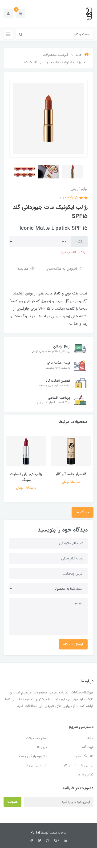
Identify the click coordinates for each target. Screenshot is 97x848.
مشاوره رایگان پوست (32, 756)
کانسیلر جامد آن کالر (71, 474)
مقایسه (23, 269)
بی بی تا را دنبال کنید (77, 765)
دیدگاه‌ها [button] (82, 512)
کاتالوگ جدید (83, 756)
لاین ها (42, 747)
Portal (35, 832)
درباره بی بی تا (36, 765)
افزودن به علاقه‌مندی (62, 269)
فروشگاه (87, 747)
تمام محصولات (36, 738)
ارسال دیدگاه (73, 644)
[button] (20, 13)
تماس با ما (85, 774)
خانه (90, 738)
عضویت (12, 801)
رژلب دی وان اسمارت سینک (26, 477)
